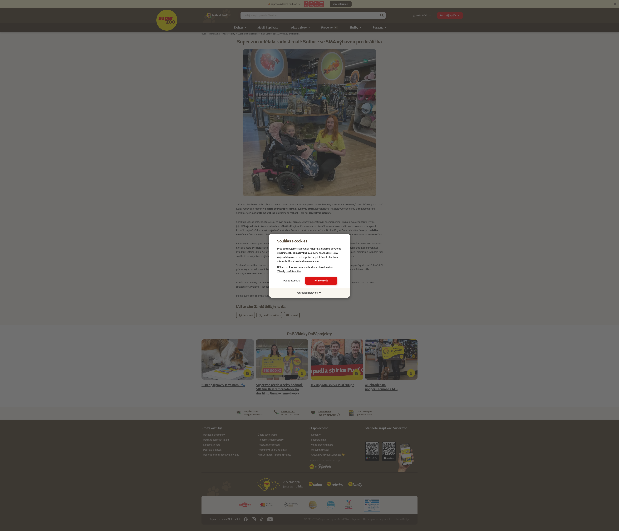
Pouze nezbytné (291, 280)
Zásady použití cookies (289, 271)
